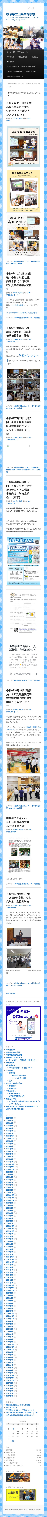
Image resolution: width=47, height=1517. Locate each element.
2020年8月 (10, 1298)
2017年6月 (10, 1393)
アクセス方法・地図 (19, 1080)
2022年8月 (10, 1239)
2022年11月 (10, 1231)
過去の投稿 (10, 996)
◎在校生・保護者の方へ (15, 71)
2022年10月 (10, 1233)
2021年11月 (10, 1262)
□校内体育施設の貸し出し (15, 76)
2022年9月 (10, 1236)
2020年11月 (10, 1290)
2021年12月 (10, 1259)
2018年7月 (10, 1360)
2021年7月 (10, 1272)
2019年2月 (10, 1342)
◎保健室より (11, 1052)
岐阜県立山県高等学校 (20, 14)
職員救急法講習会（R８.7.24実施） (18, 1407)
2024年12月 (10, 1167)
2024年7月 (10, 1179)
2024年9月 (10, 1174)
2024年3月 (10, 1190)
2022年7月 (10, 1241)
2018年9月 (10, 1354)
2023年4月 (10, 1218)
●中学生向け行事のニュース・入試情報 (27, 318)
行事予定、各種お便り (14, 1060)
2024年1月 (10, 1195)
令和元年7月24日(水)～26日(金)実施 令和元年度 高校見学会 (18, 900)
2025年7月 (10, 1149)
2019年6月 (10, 1331)
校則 (10, 1083)
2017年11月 (10, 1380)
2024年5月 (10, 1185)
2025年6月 (10, 1151)
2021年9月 (10, 1267)
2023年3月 (10, 1221)
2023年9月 (10, 1205)
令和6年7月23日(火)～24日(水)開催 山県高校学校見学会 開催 (18, 331)
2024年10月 (10, 1172)
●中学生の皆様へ (18, 305)
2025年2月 (10, 1161)
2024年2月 (10, 1192)
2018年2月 (10, 1373)
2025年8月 (10, 1146)
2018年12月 (10, 1347)
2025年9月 (10, 1143)
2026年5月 (10, 1128)
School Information (19, 1078)
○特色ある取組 (22, 57)
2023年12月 (10, 1197)
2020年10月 (10, 1293)
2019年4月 (10, 1336)
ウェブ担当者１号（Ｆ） (18, 294)
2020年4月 (10, 1306)
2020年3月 (10, 1308)
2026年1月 (10, 1136)
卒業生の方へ (11, 1093)
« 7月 (13, 1443)
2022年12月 (10, 1228)
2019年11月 (10, 1318)
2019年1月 (10, 1344)
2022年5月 (10, 1246)
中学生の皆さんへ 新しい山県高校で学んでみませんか (18, 824)
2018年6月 (10, 1362)
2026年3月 (10, 1131)
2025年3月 (10, 1159)
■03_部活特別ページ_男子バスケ (20, 1070)
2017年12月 (10, 1378)
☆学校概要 (10, 57)
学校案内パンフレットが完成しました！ (20, 1412)
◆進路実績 (10, 62)
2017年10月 (10, 1383)
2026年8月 (10, 1120)
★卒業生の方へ (31, 71)
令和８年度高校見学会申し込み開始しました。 (22, 1415)
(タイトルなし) (11, 1410)
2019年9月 (10, 1324)
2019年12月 (10, 1316)
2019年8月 (10, 1326)
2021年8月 (10, 1270)
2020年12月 (10, 1288)
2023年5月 (10, 1215)
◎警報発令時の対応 (13, 1055)
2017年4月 (10, 1398)
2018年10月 (10, 1352)
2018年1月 (10, 1375)
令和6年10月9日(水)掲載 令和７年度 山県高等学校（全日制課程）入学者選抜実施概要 (19, 281)
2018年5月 (10, 1365)
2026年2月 (10, 1133)
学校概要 (9, 1073)
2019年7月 (10, 1329)
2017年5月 (10, 1396)
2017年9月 (10, 1385)
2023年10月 (10, 1203)
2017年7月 (10, 1391)
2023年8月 (10, 1208)
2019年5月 (10, 1334)
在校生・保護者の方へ (14, 1086)
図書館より (13, 1088)
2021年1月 (10, 1285)
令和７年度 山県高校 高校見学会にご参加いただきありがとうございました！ (20, 108)
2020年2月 (10, 1311)
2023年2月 (10, 1223)
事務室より (13, 1091)
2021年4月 (10, 1280)
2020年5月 (10, 1303)
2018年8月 (10, 1357)
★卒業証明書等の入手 (17, 1098)
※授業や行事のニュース (22, 261)
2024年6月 (10, 1182)
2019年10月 (10, 1321)
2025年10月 (10, 1141)
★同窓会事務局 (14, 1096)
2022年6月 (10, 1244)
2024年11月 (10, 1169)
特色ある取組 (11, 1101)
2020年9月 (10, 1295)
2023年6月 (10, 1213)
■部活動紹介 (35, 57)
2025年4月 (10, 1156)
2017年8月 (10, 1388)
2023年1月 (10, 1226)
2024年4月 (10, 1187)
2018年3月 (10, 1370)
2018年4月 (10, 1367)
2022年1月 (10, 1257)
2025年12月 (10, 1138)
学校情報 (12, 1075)
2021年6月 (10, 1275)
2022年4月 (10, 1249)
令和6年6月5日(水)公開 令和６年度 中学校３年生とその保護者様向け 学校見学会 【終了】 (19, 489)
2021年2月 (10, 1282)
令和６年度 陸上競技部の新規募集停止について (23, 1109)
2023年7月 (10, 1210)
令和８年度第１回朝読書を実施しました (20, 1417)
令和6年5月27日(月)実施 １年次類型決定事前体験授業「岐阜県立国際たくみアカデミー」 (19, 700)
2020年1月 (10, 1313)
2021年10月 (10, 1264)
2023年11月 (10, 1200)
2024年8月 (10, 1177)
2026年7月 (10, 1123)
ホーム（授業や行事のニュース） (17, 52)
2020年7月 (10, 1300)
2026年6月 (10, 1125)
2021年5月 (10, 1277)
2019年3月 (10, 1339)
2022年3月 (10, 1252)
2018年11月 (10, 1349)
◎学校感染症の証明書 (14, 1057)
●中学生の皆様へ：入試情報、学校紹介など (21, 66)
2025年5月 (10, 1154)
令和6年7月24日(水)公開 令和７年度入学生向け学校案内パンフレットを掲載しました (19, 425)
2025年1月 (10, 1164)
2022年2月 (10, 1254)
